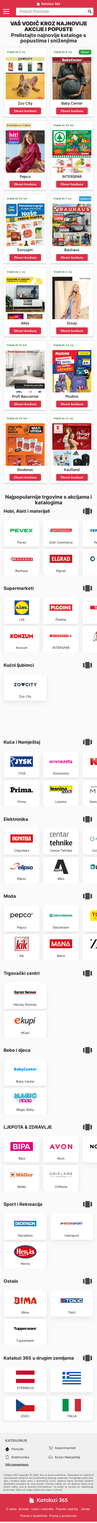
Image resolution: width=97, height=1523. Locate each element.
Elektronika (20, 1457)
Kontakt (23, 1509)
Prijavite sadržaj (67, 1509)
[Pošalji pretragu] (89, 11)
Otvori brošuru (25, 111)
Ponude (17, 1449)
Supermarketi (65, 1448)
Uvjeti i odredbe (42, 1509)
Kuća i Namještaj (67, 1457)
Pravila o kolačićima (33, 1516)
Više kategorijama (16, 1464)
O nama (11, 1509)
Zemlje (85, 1509)
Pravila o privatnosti (63, 1516)
